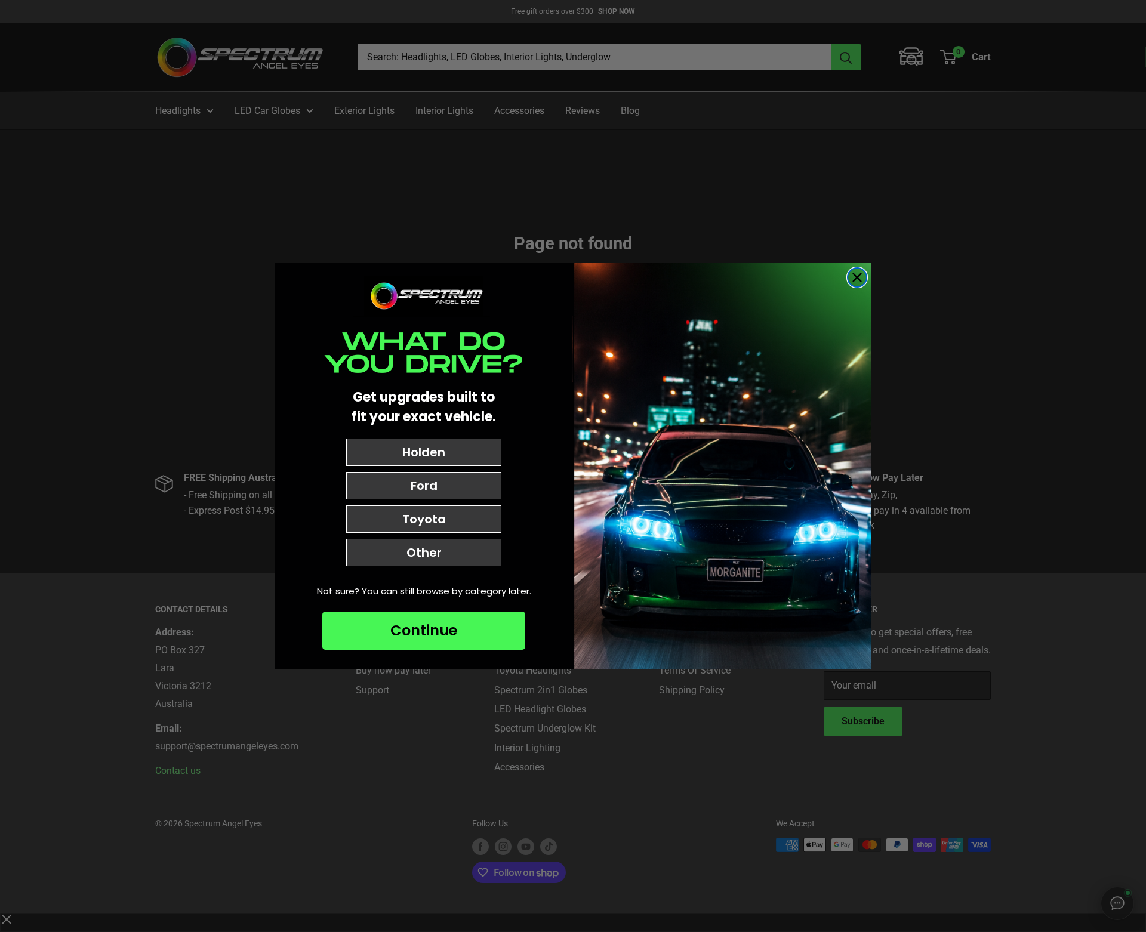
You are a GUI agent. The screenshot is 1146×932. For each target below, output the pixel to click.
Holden (423, 452)
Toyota (424, 519)
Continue (423, 630)
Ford (424, 485)
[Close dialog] (857, 277)
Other (424, 552)
